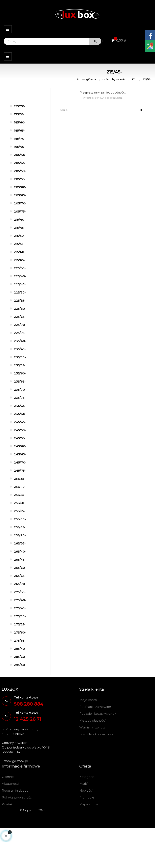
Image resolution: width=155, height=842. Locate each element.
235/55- (19, 365)
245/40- (20, 414)
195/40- (19, 147)
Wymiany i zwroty (92, 727)
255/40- (20, 487)
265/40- (20, 551)
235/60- (20, 373)
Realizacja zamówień (95, 707)
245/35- (20, 406)
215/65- (19, 260)
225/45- (20, 284)
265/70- (20, 584)
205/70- (20, 203)
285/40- (20, 649)
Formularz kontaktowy (96, 734)
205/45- (20, 163)
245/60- (20, 446)
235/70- (20, 389)
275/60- (20, 632)
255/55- (19, 511)
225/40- (20, 276)
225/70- (20, 325)
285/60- (20, 657)
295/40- (20, 665)
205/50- (20, 171)
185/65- (19, 130)
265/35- (20, 543)
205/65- (20, 195)
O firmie (8, 777)
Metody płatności (92, 720)
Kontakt (8, 804)
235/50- (20, 357)
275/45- (20, 608)
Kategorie (86, 777)
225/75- (20, 333)
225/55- (19, 300)
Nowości (85, 790)
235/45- (20, 349)
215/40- (19, 219)
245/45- (20, 422)
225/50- (20, 292)
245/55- (19, 438)
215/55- (19, 244)
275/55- (19, 624)
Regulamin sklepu (15, 790)
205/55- (19, 179)
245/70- (20, 462)
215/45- (19, 228)
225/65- (20, 317)
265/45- (20, 559)
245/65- (20, 454)
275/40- (20, 600)
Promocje (86, 797)
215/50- (19, 236)
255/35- (19, 479)
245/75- (20, 470)
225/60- (20, 308)
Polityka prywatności (17, 797)
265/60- (20, 568)
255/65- (19, 527)
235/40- (20, 341)
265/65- (20, 576)
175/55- (19, 114)
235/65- (20, 381)
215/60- (19, 252)
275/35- (20, 592)
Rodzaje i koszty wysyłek (97, 713)
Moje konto (88, 700)
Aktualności (10, 784)
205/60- (20, 187)
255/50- (19, 503)
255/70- (20, 535)
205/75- (20, 211)
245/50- (20, 430)
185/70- (19, 138)
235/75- (20, 398)
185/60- (19, 122)
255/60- (20, 519)
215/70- (19, 106)
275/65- (20, 640)
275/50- (20, 616)
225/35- (20, 268)
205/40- (20, 155)
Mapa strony (88, 804)
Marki (83, 784)
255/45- (19, 495)
